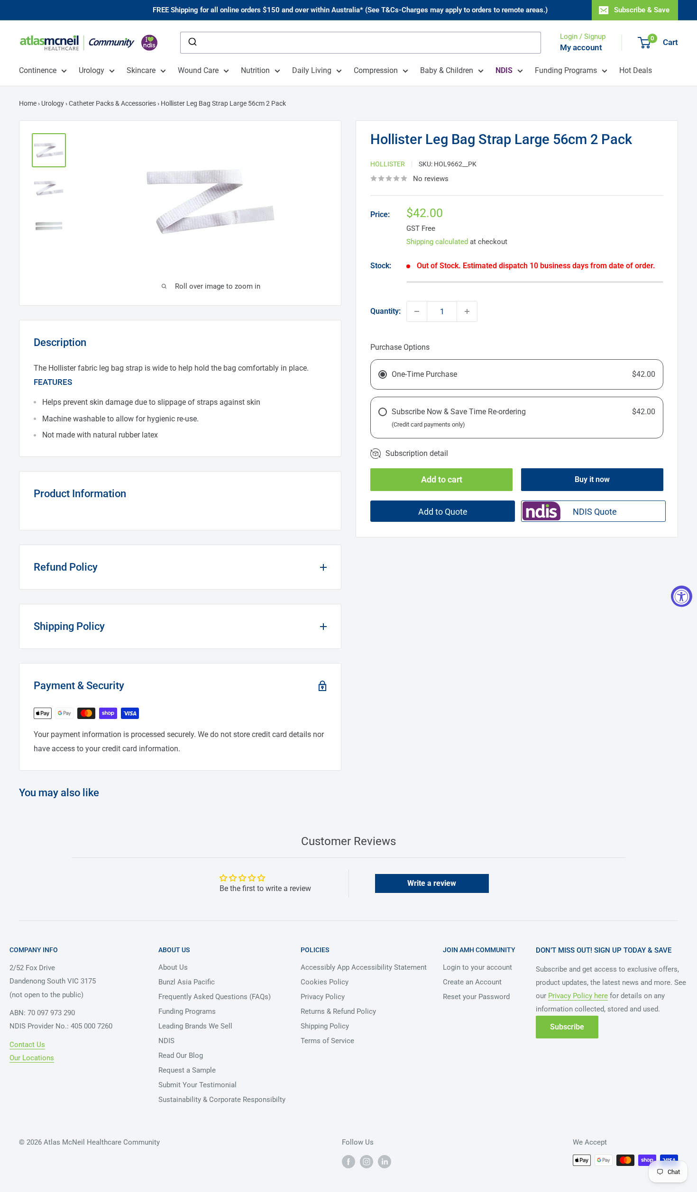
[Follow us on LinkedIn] (384, 1161)
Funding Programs (566, 70)
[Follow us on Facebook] (348, 1161)
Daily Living (311, 70)
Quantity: (385, 311)
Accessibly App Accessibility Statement (364, 967)
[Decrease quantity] (417, 311)
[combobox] (360, 43)
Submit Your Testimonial (197, 1085)
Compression (376, 70)
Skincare (141, 70)
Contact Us (27, 1044)
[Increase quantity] (467, 311)
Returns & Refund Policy (338, 1011)
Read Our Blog (180, 1055)
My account (581, 47)
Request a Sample (187, 1070)
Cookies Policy (324, 982)
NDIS (166, 1041)
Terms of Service (327, 1041)
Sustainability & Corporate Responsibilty (221, 1099)
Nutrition (255, 70)
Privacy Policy (323, 996)
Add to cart (441, 479)
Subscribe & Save (641, 10)
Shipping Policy (325, 1026)
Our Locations (31, 1058)
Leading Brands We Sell (195, 1026)
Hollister (387, 163)
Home (28, 103)
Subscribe (567, 1026)
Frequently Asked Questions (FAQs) (214, 996)
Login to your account (477, 967)
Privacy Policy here (578, 996)
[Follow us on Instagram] (366, 1161)
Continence (37, 70)
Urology (91, 70)
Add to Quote (443, 512)
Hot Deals (635, 70)
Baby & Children (446, 70)
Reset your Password (476, 996)
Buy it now (592, 479)
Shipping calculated (437, 241)
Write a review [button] (431, 883)
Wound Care (198, 70)
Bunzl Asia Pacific (186, 982)
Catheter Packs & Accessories (112, 103)
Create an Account (472, 982)
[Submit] (192, 42)
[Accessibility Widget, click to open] (681, 596)
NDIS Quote (595, 512)
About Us (173, 967)
